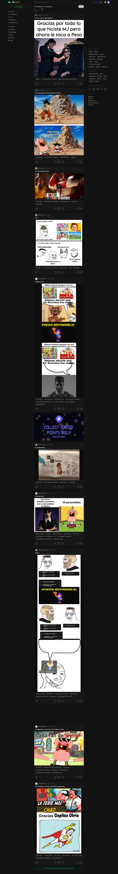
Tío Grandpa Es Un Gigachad (73, 399)
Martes (98, 66)
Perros (105, 76)
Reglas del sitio (92, 101)
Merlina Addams (41, 534)
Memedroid (92, 78)
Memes (73, 157)
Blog (11, 40)
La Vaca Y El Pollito (59, 401)
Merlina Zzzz (68, 534)
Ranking (12, 37)
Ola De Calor (93, 56)
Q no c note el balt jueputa (44, 18)
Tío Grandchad (48, 399)
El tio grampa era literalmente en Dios (48, 93)
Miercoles (105, 66)
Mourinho (100, 59)
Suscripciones (13, 22)
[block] (81, 83)
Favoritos (12, 26)
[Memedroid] (9, 2)
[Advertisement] (98, 25)
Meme (37, 553)
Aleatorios (13, 20)
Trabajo (100, 76)
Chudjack (39, 267)
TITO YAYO (39, 482)
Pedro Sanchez (101, 56)
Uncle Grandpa (63, 267)
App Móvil (90, 96)
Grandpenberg (40, 447)
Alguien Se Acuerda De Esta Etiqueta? (67, 79)
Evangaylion (67, 767)
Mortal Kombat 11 (65, 201)
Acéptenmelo (39, 282)
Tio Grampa (39, 201)
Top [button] (11, 17)
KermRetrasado (41, 444)
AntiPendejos (50, 694)
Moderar (12, 29)
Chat (11, 35)
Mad (70, 267)
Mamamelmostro (65, 157)
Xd (36, 218)
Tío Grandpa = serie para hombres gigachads (50, 786)
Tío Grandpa (40, 399)
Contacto (90, 98)
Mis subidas (13, 32)
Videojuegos (92, 76)
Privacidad (91, 105)
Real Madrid (92, 59)
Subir (19, 7)
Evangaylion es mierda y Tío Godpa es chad (49, 729)
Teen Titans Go (73, 694)
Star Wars (92, 66)
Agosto (96, 51)
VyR (101, 73)
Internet (91, 81)
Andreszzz (40, 168)
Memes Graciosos (94, 54)
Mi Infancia (76, 267)
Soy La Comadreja (70, 401)
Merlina (49, 534)
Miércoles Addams (59, 539)
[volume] (81, 197)
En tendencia (13, 14)
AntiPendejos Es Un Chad (62, 694)
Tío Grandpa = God (59, 399)
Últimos (12, 11)
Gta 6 (96, 61)
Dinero (99, 78)
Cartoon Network (41, 404)
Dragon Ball (39, 157)
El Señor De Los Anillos (95, 64)
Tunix (39, 15)
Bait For (38, 79)
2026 (91, 51)
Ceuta (91, 61)
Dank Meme (39, 204)
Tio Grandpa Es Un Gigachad (49, 79)
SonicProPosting (40, 694)
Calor (102, 54)
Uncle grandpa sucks (42, 171)
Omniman (74, 201)
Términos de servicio (93, 103)
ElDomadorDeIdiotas (43, 550)
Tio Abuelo (72, 482)
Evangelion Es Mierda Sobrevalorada (53, 767)
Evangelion (39, 767)
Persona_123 (41, 90)
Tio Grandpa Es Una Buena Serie (44, 539)
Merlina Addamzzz (57, 534)
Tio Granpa (57, 855)
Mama (97, 81)
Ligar (105, 78)
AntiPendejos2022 (42, 278)
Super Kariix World (57, 858)
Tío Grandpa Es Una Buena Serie (44, 401)
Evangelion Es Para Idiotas (43, 770)
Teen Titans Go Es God (42, 696)
